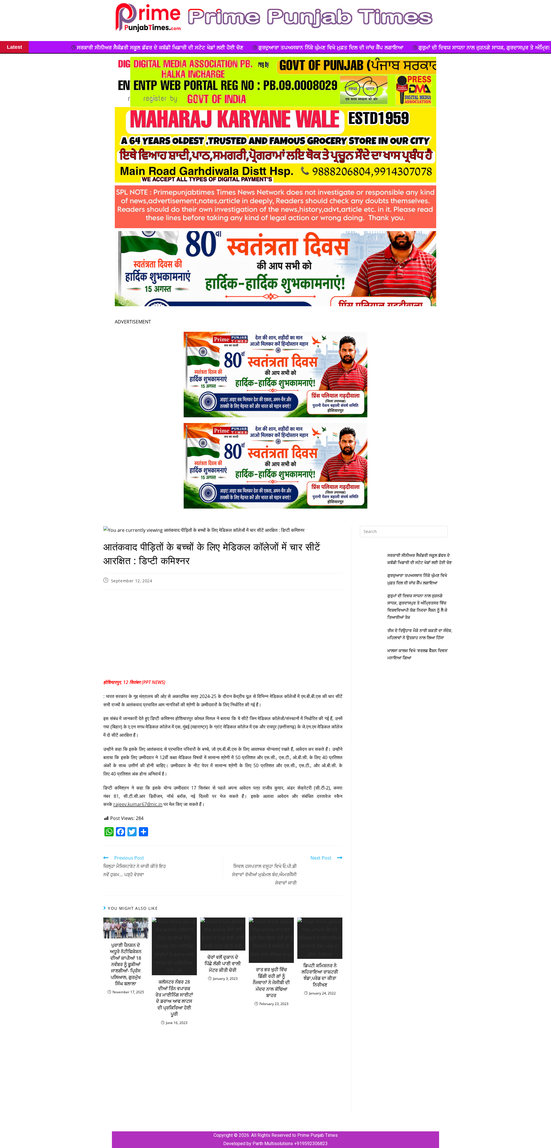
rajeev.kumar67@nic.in (137, 804)
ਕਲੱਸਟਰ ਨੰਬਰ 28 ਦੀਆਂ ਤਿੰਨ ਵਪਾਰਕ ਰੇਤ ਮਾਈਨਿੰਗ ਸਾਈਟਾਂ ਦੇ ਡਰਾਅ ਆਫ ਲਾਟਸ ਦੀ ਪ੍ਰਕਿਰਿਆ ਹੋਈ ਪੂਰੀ (174, 998)
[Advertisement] (222, 636)
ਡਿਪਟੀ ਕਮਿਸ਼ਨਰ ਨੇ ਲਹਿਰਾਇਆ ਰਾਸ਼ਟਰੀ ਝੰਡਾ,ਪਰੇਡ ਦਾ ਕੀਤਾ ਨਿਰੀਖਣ (320, 975)
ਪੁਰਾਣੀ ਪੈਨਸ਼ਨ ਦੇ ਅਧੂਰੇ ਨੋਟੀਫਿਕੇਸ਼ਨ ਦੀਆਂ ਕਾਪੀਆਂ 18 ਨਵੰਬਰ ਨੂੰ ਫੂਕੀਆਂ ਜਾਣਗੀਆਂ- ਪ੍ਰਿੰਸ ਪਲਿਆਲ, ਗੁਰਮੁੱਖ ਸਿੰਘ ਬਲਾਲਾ (125, 964)
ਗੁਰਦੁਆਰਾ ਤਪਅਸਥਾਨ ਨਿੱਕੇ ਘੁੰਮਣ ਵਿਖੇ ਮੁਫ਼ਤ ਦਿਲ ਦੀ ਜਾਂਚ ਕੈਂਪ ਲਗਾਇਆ (209, 48)
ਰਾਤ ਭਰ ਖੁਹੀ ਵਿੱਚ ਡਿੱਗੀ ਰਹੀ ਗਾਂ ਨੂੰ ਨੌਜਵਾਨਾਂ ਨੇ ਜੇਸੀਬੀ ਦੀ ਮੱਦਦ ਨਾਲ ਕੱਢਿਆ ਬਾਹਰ (271, 982)
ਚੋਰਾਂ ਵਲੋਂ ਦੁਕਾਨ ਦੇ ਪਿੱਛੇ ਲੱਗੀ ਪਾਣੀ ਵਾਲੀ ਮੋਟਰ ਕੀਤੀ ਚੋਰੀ (223, 963)
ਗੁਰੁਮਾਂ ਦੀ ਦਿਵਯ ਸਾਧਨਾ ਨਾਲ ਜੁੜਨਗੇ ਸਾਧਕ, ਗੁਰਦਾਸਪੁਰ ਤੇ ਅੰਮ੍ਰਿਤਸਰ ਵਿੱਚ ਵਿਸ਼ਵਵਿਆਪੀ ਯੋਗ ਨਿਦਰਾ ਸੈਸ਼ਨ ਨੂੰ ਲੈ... (411, 48)
